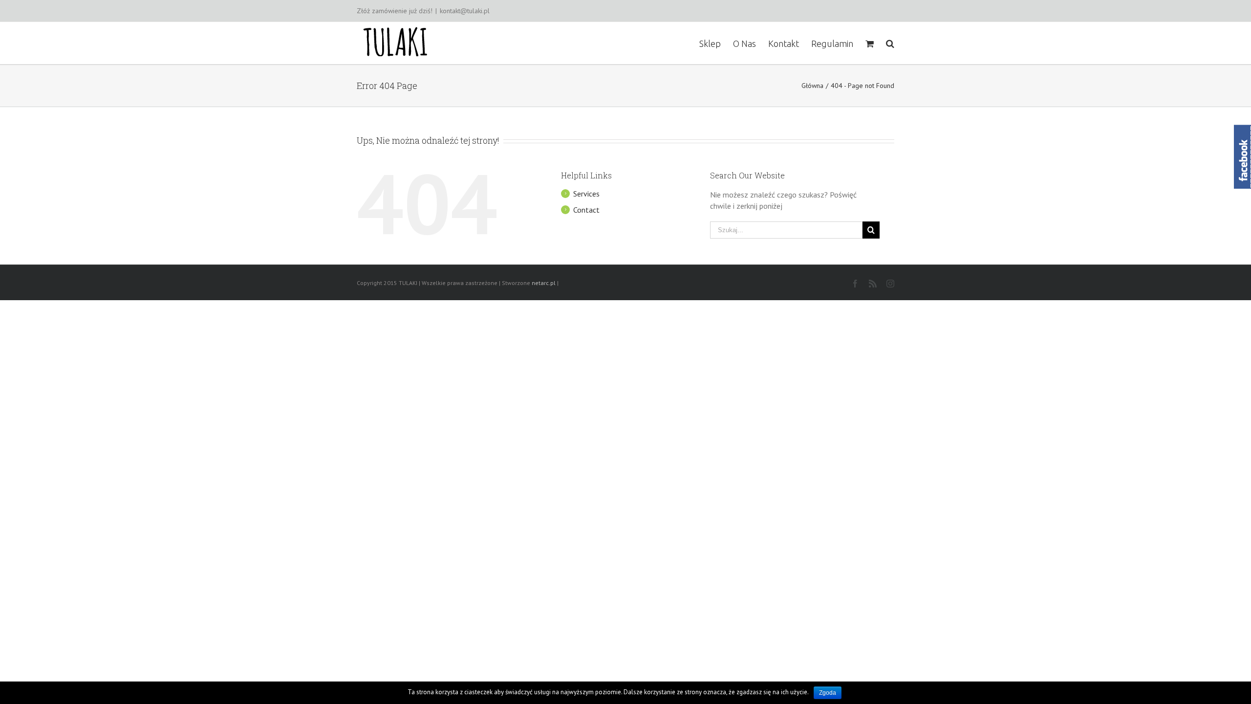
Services (586, 193)
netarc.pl (544, 282)
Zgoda (827, 692)
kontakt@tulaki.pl (465, 10)
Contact (586, 210)
